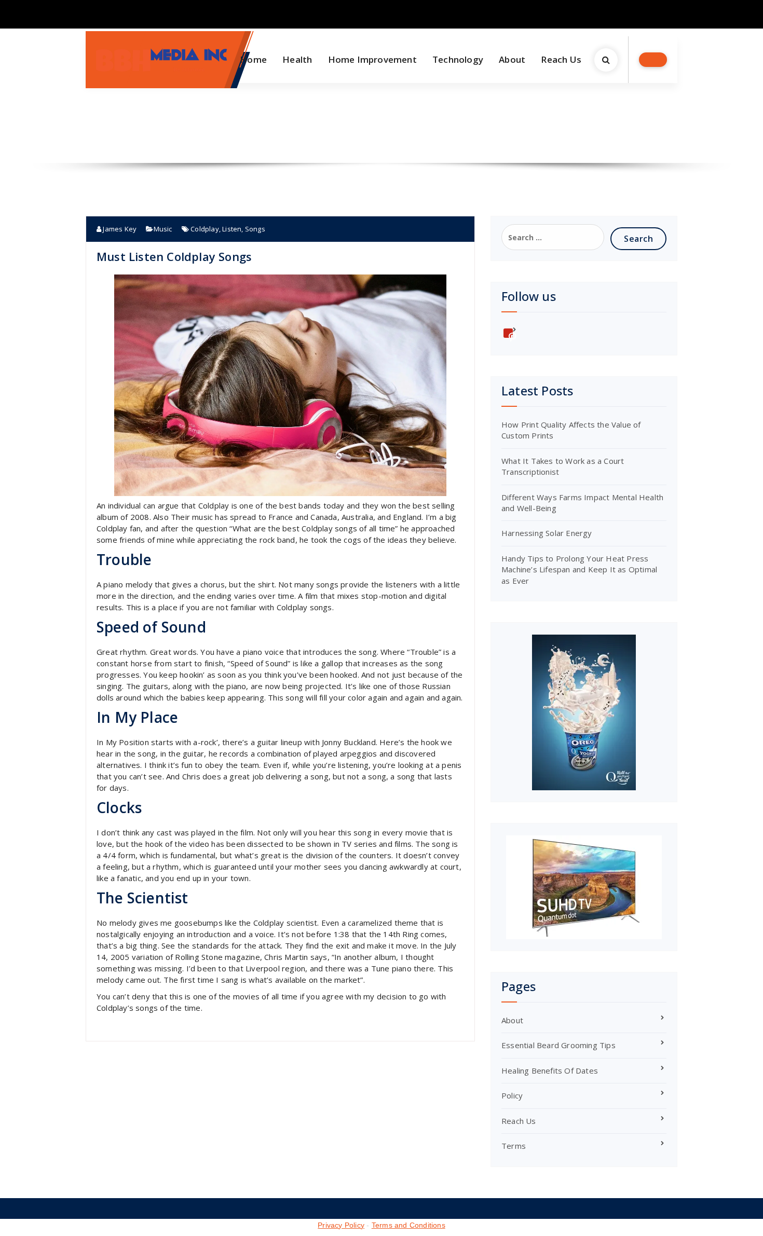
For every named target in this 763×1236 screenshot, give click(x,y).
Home (253, 59)
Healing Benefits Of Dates (549, 1070)
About (512, 59)
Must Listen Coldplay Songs (174, 256)
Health (297, 59)
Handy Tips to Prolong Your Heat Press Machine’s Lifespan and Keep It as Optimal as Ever (579, 569)
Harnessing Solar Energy (546, 533)
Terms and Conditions (408, 1225)
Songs (255, 229)
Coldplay (204, 229)
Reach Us (561, 59)
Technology (457, 59)
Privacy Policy (341, 1225)
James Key (119, 229)
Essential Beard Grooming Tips (558, 1045)
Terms (513, 1146)
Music (163, 229)
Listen (231, 229)
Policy (512, 1095)
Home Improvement (372, 59)
